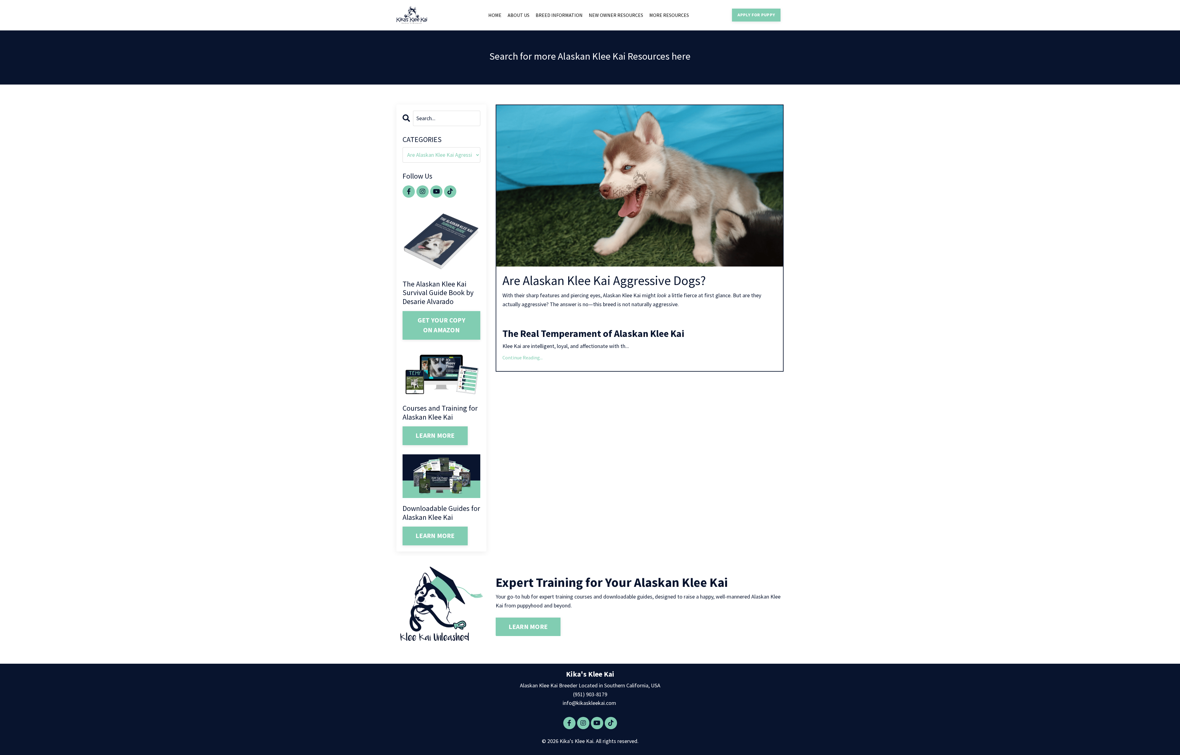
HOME (495, 15)
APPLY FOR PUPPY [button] (756, 15)
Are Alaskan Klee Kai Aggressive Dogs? (604, 280)
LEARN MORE (435, 435)
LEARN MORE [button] (528, 627)
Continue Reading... (522, 357)
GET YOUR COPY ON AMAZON (441, 325)
